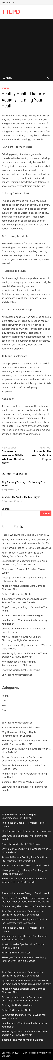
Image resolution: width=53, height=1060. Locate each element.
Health (5, 88)
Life (4, 700)
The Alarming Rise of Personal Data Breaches (26, 548)
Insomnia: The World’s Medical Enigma (21, 497)
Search (6, 508)
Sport (5, 710)
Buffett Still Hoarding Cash (16, 594)
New (4, 705)
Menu (9, 78)
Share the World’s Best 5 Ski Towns (21, 670)
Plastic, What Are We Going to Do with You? (25, 534)
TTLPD (11, 11)
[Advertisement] (26, 46)
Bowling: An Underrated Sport (18, 674)
